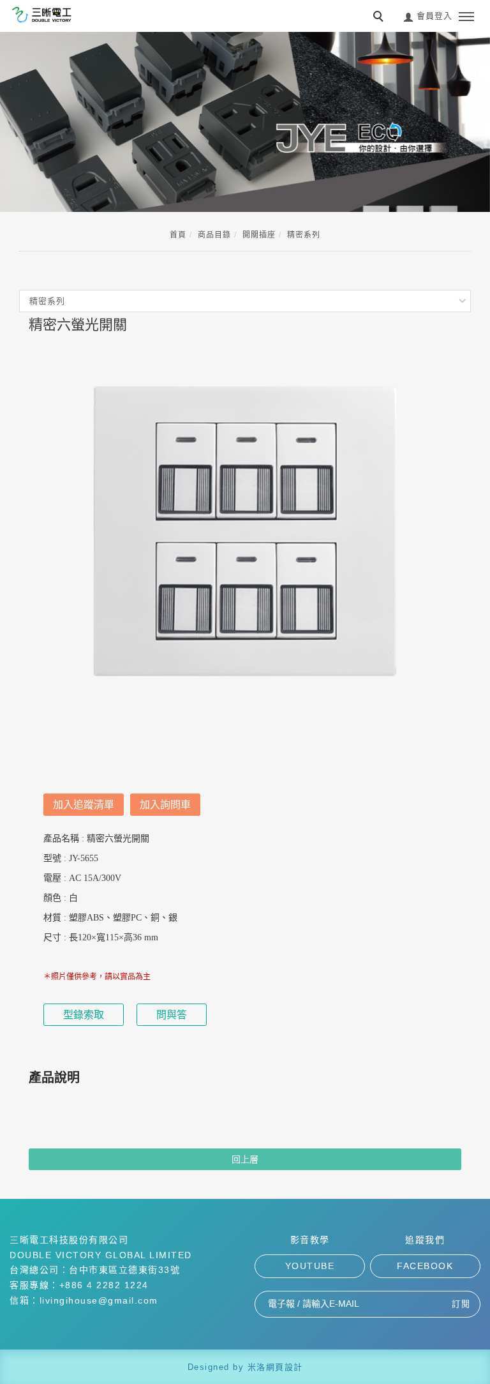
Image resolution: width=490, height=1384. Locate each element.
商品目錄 (214, 234)
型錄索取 (83, 1014)
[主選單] (466, 17)
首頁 (178, 234)
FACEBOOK (425, 1266)
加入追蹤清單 (83, 804)
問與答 (171, 1014)
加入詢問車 (165, 804)
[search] (380, 18)
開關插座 (259, 234)
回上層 (245, 1159)
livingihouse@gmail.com (99, 1300)
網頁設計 (284, 1367)
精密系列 (303, 234)
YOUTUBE (310, 1266)
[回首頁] (41, 14)
